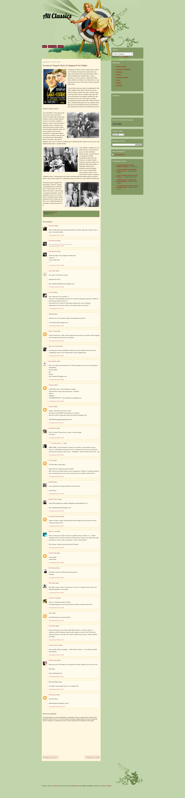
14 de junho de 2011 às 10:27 (56, 526)
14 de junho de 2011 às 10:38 (56, 562)
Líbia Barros (52, 626)
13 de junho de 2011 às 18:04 (56, 379)
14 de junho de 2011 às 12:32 (56, 639)
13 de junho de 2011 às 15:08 (56, 265)
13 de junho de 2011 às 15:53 (56, 308)
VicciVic (51, 460)
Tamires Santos (53, 660)
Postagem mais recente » (50, 757)
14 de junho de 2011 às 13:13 (56, 689)
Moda (118, 80)
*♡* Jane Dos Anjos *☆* (56, 443)
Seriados (119, 85)
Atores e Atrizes (121, 66)
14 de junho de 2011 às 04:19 (56, 455)
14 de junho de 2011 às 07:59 (56, 511)
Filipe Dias (52, 225)
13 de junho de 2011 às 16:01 (56, 340)
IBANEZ (51, 482)
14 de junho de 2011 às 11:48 (56, 607)
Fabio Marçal (52, 568)
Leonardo (51, 292)
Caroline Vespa (53, 598)
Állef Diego (52, 583)
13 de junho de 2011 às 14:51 (56, 235)
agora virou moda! (54, 346)
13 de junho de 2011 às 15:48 (56, 287)
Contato (60, 46)
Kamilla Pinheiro (53, 499)
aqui (48, 201)
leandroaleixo (53, 428)
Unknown (51, 406)
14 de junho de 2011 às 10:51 (56, 577)
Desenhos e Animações (123, 69)
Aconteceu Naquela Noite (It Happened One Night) (65, 65)
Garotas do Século (54, 645)
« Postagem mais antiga (92, 757)
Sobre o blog (52, 46)
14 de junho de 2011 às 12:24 (56, 620)
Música (119, 83)
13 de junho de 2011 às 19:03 (56, 401)
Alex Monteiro (53, 240)
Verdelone (51, 385)
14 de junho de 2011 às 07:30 (56, 476)
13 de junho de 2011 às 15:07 (56, 246)
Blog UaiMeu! (53, 361)
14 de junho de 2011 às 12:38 (56, 655)
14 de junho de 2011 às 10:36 (56, 547)
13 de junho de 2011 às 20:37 (56, 422)
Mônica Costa (53, 531)
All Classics (57, 16)
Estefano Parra (53, 553)
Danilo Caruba (53, 331)
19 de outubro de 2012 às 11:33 (57, 706)
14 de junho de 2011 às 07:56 (56, 493)
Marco (50, 613)
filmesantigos (52, 694)
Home (44, 46)
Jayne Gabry (52, 271)
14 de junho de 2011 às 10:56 (56, 592)
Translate (126, 56)
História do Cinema (122, 77)
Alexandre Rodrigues (55, 516)
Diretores (119, 72)
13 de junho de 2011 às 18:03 (56, 355)
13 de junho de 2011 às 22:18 (56, 437)
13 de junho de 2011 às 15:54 (56, 325)
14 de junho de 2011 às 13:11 (56, 676)
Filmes (52, 213)
